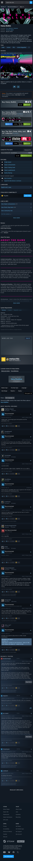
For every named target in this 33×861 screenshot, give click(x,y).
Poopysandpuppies (9, 568)
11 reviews (7, 626)
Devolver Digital (10, 29)
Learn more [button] (28, 195)
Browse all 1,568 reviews (16, 790)
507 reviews (7, 433)
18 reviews (13, 503)
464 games (7, 601)
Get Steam (18, 826)
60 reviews (13, 548)
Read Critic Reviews (14, 360)
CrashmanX (7, 501)
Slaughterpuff (8, 431)
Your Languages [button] (9, 397)
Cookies (5, 834)
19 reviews (13, 456)
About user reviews (5, 371)
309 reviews (13, 601)
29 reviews (13, 410)
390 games (7, 410)
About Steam (6, 809)
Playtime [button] (13, 391)
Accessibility (6, 828)
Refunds (5, 836)
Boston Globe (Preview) (6, 228)
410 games (7, 503)
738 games (7, 569)
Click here (17, 95)
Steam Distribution (7, 817)
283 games (7, 456)
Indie (3, 47)
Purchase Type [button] (14, 387)
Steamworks (6, 814)
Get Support (19, 831)
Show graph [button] (27, 393)
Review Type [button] (4, 387)
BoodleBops (8, 479)
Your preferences (15, 371)
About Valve (19, 809)
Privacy (5, 826)
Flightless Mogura (9, 409)
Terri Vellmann (9, 28)
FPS (14, 47)
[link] (18, 124)
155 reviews (13, 569)
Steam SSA (5, 811)
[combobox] (17, 2)
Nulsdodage (8, 455)
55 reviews (7, 480)
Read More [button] (28, 682)
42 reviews (13, 527)
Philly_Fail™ (8, 625)
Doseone (16, 28)
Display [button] (20, 391)
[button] (3, 7)
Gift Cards (5, 819)
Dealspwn (6, 232)
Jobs (17, 811)
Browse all (28, 150)
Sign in (2, 82)
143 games (7, 548)
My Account (19, 834)
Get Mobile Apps (8, 856)
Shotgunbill (8, 600)
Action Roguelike (21, 47)
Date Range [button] (4, 391)
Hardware (18, 814)
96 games (7, 527)
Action (8, 47)
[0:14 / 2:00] (16, 63)
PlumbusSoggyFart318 (10, 525)
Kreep (6, 546)
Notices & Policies (7, 831)
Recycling (18, 817)
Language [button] (24, 387)
